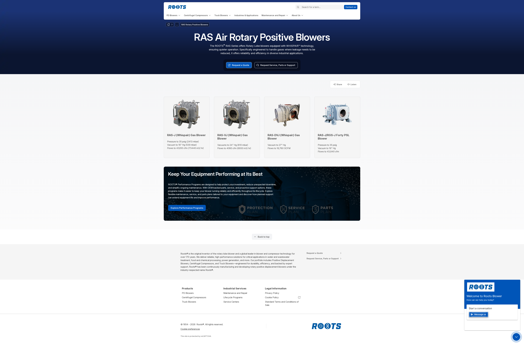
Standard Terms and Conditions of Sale (282, 303)
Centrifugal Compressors (194, 297)
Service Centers (231, 301)
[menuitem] (174, 15)
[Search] (298, 7)
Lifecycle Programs (232, 297)
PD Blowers (188, 293)
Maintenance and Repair (235, 293)
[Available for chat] (516, 337)
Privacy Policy (272, 293)
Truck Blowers (189, 301)
